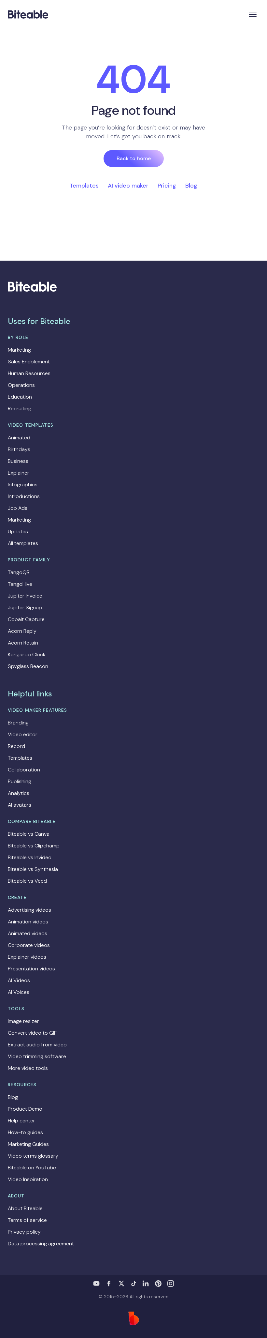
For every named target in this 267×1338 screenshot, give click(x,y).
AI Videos (19, 980)
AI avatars (19, 804)
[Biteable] (28, 14)
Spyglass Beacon (28, 666)
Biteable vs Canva (28, 833)
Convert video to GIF (32, 1032)
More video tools (28, 1068)
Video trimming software (37, 1056)
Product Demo (25, 1108)
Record (16, 746)
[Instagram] (170, 1283)
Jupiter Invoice (25, 595)
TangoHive (20, 584)
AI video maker (128, 186)
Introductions (24, 496)
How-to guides (25, 1132)
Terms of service (27, 1220)
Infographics (22, 484)
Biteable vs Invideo (29, 857)
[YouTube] (96, 1283)
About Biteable (25, 1208)
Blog (191, 186)
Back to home (134, 158)
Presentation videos (31, 968)
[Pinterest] (158, 1283)
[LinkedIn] (146, 1283)
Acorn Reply (22, 631)
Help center (21, 1120)
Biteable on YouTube (32, 1167)
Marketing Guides (28, 1144)
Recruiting (19, 408)
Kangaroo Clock (27, 654)
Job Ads (17, 508)
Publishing (19, 781)
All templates (23, 543)
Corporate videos (29, 945)
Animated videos (27, 933)
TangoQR (19, 572)
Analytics (18, 793)
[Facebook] (108, 1283)
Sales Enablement (29, 361)
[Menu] (252, 14)
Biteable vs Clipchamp (34, 845)
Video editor (22, 734)
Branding (18, 722)
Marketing (19, 349)
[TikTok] (133, 1283)
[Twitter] (121, 1283)
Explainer (18, 472)
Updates (18, 531)
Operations (21, 385)
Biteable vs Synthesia (33, 869)
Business (18, 461)
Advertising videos (29, 909)
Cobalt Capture (26, 619)
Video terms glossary (33, 1155)
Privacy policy (24, 1231)
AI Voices (18, 992)
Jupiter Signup (25, 607)
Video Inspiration (28, 1179)
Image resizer (23, 1021)
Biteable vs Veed (27, 880)
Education (20, 396)
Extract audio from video (37, 1044)
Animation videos (28, 921)
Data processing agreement (41, 1243)
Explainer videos (27, 956)
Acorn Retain (23, 642)
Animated (19, 437)
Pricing (167, 186)
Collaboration (24, 769)
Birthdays (19, 449)
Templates (84, 186)
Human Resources (29, 373)
